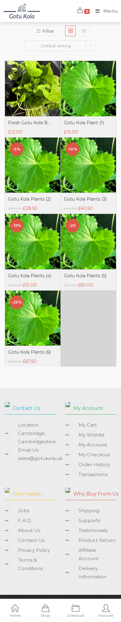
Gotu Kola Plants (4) (29, 276)
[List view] (84, 31)
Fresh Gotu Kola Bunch (30, 123)
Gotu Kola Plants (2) (29, 199)
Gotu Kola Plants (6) (29, 352)
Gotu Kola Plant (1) (84, 123)
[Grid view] (70, 31)
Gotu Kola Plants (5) (85, 276)
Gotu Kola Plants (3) (85, 199)
